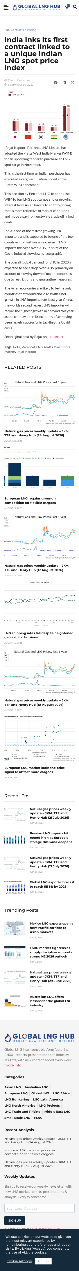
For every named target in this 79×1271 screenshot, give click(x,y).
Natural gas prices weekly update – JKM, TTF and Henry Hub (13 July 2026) (50, 862)
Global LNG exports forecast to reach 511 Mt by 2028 (52, 884)
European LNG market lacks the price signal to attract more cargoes (34, 770)
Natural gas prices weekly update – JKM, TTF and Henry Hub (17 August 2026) (36, 568)
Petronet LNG (32, 347)
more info (12, 1065)
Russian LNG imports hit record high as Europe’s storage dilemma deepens (51, 837)
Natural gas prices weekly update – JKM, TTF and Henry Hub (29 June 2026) (51, 976)
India (16, 347)
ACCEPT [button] (43, 1261)
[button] (56, 82)
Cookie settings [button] (19, 1261)
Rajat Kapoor (26, 352)
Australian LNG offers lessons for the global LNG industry (51, 1001)
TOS (36, 1228)
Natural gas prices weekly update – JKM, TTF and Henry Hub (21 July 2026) (50, 813)
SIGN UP (14, 1220)
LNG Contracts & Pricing (20, 29)
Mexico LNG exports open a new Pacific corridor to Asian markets (52, 927)
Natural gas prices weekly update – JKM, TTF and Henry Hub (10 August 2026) (36, 702)
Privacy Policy (51, 1228)
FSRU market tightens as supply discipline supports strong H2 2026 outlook (51, 952)
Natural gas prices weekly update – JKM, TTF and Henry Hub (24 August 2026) (36, 433)
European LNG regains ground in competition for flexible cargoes (30, 500)
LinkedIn (55, 337)
